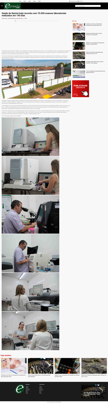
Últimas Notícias (12, 18)
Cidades (27, 386)
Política (27, 393)
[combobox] (88, 6)
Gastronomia (28, 389)
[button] (36, 136)
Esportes (27, 387)
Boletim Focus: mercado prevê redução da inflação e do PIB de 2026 (93, 394)
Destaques (27, 388)
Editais (27, 392)
